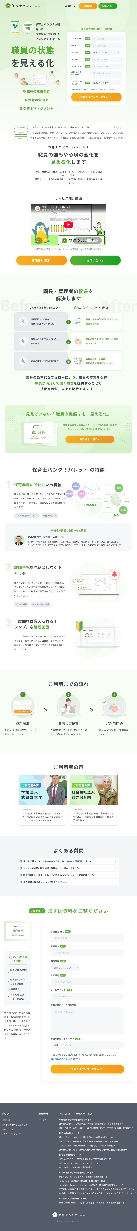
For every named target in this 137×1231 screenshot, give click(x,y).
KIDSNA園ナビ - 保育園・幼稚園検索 (75, 1167)
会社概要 (43, 1120)
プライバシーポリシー (12, 1134)
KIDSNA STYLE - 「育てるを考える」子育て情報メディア (85, 1159)
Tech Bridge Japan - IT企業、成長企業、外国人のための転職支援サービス (93, 1203)
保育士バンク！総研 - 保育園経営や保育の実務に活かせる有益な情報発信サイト (95, 1150)
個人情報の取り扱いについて (64, 1059)
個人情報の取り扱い (80, 89)
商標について (8, 1129)
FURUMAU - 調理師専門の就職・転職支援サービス (82, 1181)
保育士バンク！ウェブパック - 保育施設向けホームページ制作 (87, 1145)
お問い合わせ (95, 260)
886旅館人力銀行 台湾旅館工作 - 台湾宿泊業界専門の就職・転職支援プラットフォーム (98, 1193)
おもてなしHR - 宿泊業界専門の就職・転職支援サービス (84, 1177)
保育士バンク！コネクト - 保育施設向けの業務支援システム (86, 1137)
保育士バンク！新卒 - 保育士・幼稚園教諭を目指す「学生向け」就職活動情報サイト (97, 1128)
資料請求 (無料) (42, 260)
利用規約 (6, 1120)
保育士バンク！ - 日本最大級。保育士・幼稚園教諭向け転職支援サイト (91, 1124)
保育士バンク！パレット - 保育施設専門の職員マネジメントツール (89, 1141)
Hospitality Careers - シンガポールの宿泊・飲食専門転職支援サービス (91, 1185)
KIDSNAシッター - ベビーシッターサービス (78, 1163)
